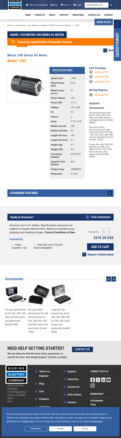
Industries (78, 15)
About (52, 15)
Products (40, 15)
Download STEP (102, 81)
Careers (108, 15)
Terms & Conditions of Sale (60, 232)
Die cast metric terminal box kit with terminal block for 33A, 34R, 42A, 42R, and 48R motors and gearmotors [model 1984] (101, 133)
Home (28, 15)
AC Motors (33, 25)
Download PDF (101, 72)
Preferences (36, 429)
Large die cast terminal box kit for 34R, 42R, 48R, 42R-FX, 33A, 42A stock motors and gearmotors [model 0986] (101, 150)
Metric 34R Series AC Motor (57, 25)
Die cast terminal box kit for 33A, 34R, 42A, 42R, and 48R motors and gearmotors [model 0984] (101, 118)
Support (64, 15)
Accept (85, 429)
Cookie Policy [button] (28, 421)
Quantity (94, 231)
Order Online (104, 22)
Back (111, 50)
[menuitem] (28, 15)
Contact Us (94, 15)
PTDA (93, 404)
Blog (55, 5)
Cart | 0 (67, 5)
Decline (60, 429)
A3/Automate (96, 400)
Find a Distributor (101, 217)
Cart (41, 391)
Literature (44, 406)
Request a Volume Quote (101, 254)
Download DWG (101, 76)
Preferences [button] (96, 421)
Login (79, 5)
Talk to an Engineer (38, 5)
